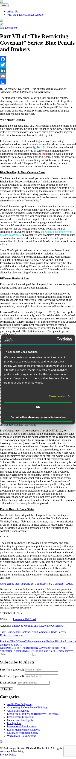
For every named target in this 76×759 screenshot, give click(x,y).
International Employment (21, 726)
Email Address (8, 682)
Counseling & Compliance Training (27, 707)
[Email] (38, 76)
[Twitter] (38, 65)
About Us (12, 11)
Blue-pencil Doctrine (18, 631)
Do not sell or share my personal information (38, 417)
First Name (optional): (12, 669)
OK (38, 406)
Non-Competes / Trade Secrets (48, 631)
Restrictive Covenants (12, 635)
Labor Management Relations (23, 729)
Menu (4, 5)
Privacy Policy (8, 754)
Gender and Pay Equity (20, 720)
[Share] (38, 81)
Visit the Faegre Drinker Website (25, 14)
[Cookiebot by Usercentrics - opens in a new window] (56, 339)
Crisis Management (18, 710)
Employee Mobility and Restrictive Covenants (37, 625)
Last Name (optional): (12, 676)
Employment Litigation (20, 716)
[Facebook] (38, 59)
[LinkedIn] (38, 70)
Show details (57, 396)
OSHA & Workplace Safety (22, 732)
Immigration (14, 723)
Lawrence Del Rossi (24, 619)
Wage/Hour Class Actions (21, 735)
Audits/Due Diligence (19, 704)
